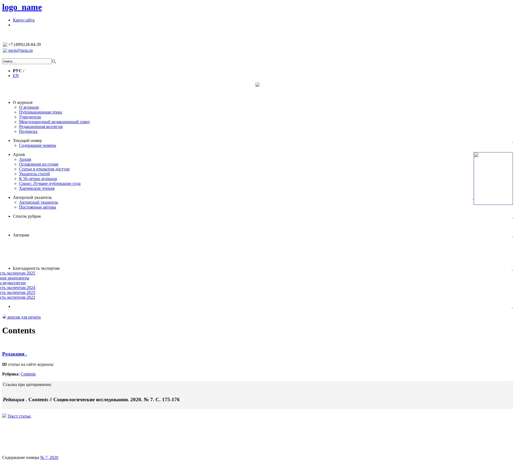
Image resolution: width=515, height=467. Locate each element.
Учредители (30, 117)
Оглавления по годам (38, 164)
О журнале (23, 102)
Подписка (28, 131)
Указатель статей (34, 174)
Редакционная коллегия (40, 126)
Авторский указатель (32, 197)
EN (16, 75)
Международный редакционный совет (54, 121)
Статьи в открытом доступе (44, 169)
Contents (28, 374)
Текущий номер (27, 140)
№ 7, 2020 (49, 457)
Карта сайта (24, 20)
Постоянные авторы (37, 207)
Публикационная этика (40, 112)
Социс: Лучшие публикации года (49, 183)
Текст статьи (19, 416)
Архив (19, 154)
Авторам (21, 235)
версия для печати (23, 317)
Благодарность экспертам (36, 268)
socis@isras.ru (20, 50)
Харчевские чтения (36, 188)
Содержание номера (37, 145)
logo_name (22, 7)
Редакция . (14, 354)
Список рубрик (27, 216)
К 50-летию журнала (38, 178)
